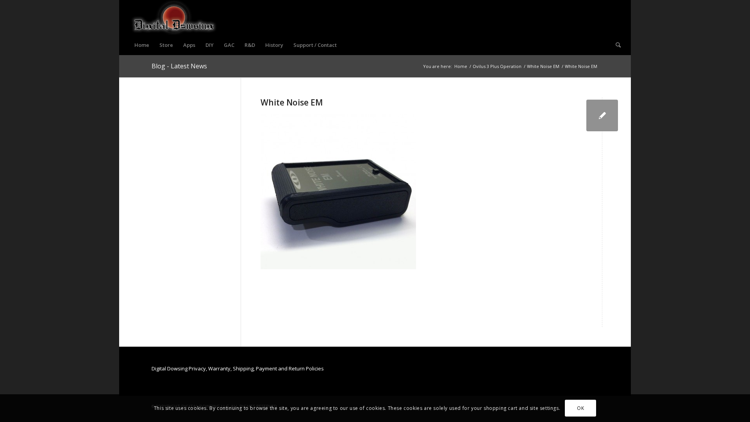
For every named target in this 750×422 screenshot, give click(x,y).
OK (580, 408)
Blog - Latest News (179, 66)
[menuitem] (141, 45)
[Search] (616, 45)
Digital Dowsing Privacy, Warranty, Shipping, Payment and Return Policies (238, 368)
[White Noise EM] (602, 115)
